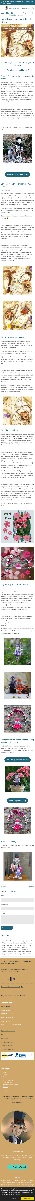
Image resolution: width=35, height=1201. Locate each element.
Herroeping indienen (7, 1046)
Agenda (12, 963)
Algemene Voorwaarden (8, 1031)
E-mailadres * (5, 904)
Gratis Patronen (7, 1082)
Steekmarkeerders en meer (10, 1084)
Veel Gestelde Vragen (7, 1042)
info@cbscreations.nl (7, 1006)
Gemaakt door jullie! (13, 972)
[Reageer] (32, 941)
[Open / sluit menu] (2, 8)
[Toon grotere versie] (17, 148)
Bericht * (3, 913)
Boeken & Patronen (8, 1080)
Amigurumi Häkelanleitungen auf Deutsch (13, 996)
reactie (18, 1102)
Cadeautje (6, 1074)
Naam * (3, 895)
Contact (5, 1090)
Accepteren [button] (27, 1198)
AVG (2, 1034)
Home (2, 13)
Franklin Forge (5, 212)
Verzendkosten (5, 1038)
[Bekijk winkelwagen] (33, 8)
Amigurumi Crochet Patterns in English (12, 987)
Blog (7, 13)
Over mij (5, 1087)
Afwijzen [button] (14, 1198)
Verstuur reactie (6, 928)
